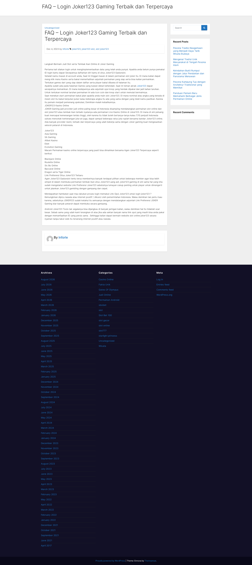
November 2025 (49, 325)
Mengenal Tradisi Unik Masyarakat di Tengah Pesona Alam (189, 62)
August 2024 (48, 402)
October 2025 (48, 330)
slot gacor (104, 320)
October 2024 (48, 392)
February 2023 (49, 494)
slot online (104, 325)
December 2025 (49, 320)
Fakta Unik (104, 284)
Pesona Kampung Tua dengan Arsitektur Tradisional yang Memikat (189, 85)
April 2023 (46, 484)
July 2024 (46, 407)
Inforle (66, 49)
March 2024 (47, 428)
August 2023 (48, 463)
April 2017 (46, 545)
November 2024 (50, 387)
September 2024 (50, 397)
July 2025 (46, 346)
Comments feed (165, 289)
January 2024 (48, 438)
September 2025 (50, 335)
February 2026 (49, 310)
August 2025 (48, 341)
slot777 (103, 330)
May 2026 (46, 295)
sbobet (102, 305)
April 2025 (46, 361)
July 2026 (46, 284)
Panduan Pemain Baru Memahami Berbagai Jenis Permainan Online (187, 96)
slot (101, 310)
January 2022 (48, 520)
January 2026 (48, 315)
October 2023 (48, 453)
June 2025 (46, 351)
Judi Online (105, 295)
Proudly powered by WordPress (111, 560)
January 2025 (48, 376)
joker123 (76, 49)
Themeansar (150, 560)
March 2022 (47, 509)
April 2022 (46, 504)
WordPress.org (164, 295)
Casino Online (106, 279)
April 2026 (46, 300)
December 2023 (49, 443)
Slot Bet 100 (105, 315)
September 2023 (50, 458)
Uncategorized (52, 28)
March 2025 (47, 366)
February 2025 (49, 371)
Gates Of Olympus (108, 289)
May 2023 (46, 479)
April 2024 (46, 422)
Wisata (102, 346)
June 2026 (46, 289)
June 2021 (46, 540)
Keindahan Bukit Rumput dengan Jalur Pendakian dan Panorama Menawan (188, 73)
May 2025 (46, 356)
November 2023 (50, 448)
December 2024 (49, 382)
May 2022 (46, 499)
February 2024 (49, 433)
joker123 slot (88, 49)
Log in (159, 279)
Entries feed (162, 284)
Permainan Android (109, 300)
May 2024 (46, 417)
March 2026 (47, 305)
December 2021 (49, 525)
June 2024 (46, 412)
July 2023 (46, 469)
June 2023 (46, 474)
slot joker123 (102, 49)
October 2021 (48, 530)
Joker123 (141, 86)
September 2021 (50, 535)
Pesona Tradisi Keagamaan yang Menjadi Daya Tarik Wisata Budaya (188, 51)
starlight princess (108, 335)
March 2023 (47, 489)
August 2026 (48, 279)
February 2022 (49, 515)
